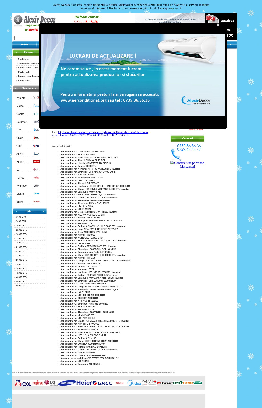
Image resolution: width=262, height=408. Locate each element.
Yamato (20, 97)
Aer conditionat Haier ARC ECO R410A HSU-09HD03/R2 (90, 332)
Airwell (20, 153)
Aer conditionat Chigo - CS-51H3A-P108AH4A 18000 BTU (90, 286)
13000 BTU (21, 234)
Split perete (24, 59)
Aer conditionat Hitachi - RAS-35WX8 (80, 263)
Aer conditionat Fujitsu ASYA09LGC (79, 306)
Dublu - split (24, 72)
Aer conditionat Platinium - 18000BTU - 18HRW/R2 (87, 312)
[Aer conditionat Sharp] (36, 202)
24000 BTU (21, 256)
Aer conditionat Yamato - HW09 (77, 174)
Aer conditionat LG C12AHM (75, 209)
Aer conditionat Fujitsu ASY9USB (78, 338)
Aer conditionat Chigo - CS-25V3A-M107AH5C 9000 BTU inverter (94, 321)
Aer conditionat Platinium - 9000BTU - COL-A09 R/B (88, 249)
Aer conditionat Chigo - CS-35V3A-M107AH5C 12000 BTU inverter (95, 260)
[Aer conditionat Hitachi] (36, 162)
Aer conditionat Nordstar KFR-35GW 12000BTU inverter (90, 272)
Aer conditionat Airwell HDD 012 (77, 235)
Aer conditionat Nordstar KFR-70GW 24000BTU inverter (90, 169)
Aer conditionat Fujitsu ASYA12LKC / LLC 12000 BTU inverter (93, 240)
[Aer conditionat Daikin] (36, 194)
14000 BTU (21, 238)
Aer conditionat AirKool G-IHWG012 (79, 324)
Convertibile (24, 80)
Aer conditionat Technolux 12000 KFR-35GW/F (85, 200)
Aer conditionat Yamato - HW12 (77, 309)
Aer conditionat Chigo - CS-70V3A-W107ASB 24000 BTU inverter (94, 189)
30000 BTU (21, 264)
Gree (19, 145)
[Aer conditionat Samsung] (67, 385)
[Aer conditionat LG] (36, 170)
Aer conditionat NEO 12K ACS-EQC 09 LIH (83, 335)
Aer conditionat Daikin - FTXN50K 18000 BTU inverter (88, 275)
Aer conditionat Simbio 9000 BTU (78, 166)
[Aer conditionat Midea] (36, 106)
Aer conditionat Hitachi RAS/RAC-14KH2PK (83, 346)
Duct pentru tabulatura (29, 76)
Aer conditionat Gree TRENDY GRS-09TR (82, 151)
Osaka (20, 113)
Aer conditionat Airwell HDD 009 (77, 352)
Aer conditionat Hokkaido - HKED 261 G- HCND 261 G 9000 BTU (94, 326)
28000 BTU (21, 260)
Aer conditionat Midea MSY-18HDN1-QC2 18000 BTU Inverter (92, 255)
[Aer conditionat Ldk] (36, 130)
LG (18, 169)
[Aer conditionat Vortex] (188, 383)
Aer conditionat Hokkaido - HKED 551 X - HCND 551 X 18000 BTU (95, 186)
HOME (25, 44)
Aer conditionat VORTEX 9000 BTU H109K (82, 344)
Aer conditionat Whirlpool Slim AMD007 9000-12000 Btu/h (91, 220)
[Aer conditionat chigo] (36, 138)
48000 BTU (21, 277)
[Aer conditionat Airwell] (36, 154)
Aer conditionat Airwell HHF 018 (77, 258)
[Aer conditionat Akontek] (120, 385)
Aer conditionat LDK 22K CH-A (77, 206)
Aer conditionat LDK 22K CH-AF (77, 180)
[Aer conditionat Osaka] (36, 114)
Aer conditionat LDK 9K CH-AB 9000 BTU (82, 295)
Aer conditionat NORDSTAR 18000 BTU (81, 177)
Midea (20, 105)
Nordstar (21, 121)
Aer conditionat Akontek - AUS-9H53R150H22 (84, 203)
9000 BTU (21, 221)
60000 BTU (21, 286)
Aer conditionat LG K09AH (74, 361)
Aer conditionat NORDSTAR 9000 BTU (80, 329)
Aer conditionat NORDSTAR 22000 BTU (81, 237)
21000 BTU (21, 247)
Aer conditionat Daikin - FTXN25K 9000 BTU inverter (88, 246)
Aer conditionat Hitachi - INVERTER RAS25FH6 (85, 163)
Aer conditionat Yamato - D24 (76, 223)
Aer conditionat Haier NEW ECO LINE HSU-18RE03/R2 (89, 157)
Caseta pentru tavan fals (30, 67)
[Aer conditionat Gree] (36, 146)
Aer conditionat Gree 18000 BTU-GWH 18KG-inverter (88, 212)
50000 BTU (21, 281)
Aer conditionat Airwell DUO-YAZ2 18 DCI (82, 160)
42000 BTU (21, 273)
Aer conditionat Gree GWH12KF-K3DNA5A (83, 283)
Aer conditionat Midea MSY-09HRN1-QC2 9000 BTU (87, 194)
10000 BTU (21, 225)
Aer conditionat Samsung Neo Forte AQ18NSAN (86, 252)
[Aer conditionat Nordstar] (36, 122)
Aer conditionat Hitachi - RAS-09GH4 (80, 217)
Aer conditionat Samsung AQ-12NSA (80, 364)
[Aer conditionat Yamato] (36, 98)
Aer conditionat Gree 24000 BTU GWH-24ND (84, 232)
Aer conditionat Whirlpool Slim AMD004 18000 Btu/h (88, 281)
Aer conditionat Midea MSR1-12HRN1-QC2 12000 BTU (89, 341)
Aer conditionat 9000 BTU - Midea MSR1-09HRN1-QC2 (89, 289)
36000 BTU (21, 268)
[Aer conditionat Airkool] (23, 385)
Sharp (19, 201)
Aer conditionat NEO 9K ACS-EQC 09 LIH (82, 215)
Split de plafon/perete (29, 63)
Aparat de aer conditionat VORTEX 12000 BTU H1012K (89, 358)
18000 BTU (21, 243)
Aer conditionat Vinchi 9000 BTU (77, 315)
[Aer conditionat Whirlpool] (36, 186)
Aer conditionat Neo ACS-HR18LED (79, 301)
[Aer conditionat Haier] (84, 385)
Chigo (19, 137)
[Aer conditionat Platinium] (165, 383)
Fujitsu (20, 177)
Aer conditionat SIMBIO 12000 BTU (79, 298)
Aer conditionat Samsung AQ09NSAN (80, 192)
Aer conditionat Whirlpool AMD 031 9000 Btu (84, 303)
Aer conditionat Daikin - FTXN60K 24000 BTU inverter (88, 197)
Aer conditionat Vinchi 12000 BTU (78, 266)
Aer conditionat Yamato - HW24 (77, 269)
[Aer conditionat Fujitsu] (36, 178)
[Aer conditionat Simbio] (178, 383)
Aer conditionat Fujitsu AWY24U (77, 154)
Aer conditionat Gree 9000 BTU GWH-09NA (83, 355)
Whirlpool (21, 185)
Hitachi (20, 161)
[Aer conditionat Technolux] (197, 383)
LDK (18, 129)
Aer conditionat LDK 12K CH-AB (77, 318)
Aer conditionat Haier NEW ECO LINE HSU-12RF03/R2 (89, 229)
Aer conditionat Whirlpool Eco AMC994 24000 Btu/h (88, 171)
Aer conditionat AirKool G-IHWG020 (79, 183)
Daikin (20, 193)
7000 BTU (21, 217)
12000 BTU (21, 230)
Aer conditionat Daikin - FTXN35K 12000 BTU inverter (88, 349)
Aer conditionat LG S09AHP (75, 243)
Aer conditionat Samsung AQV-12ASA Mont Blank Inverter (91, 278)
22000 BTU (21, 251)
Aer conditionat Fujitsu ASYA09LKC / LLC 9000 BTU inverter (92, 226)
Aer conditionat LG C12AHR (75, 292)
